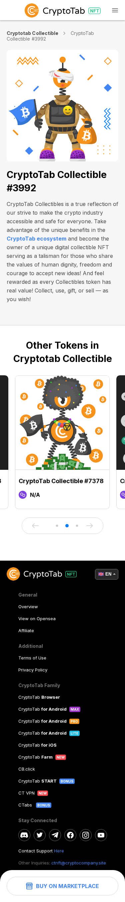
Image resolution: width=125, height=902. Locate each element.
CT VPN (26, 793)
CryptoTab (39, 697)
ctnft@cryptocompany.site (78, 862)
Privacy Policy (32, 669)
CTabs (25, 805)
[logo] (62, 10)
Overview (28, 606)
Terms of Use (32, 657)
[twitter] (40, 835)
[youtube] (101, 835)
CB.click (26, 769)
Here (59, 850)
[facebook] (70, 835)
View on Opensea (37, 618)
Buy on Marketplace (67, 886)
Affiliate (26, 630)
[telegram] (55, 835)
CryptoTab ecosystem (36, 238)
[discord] (24, 835)
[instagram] (86, 835)
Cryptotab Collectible (32, 33)
